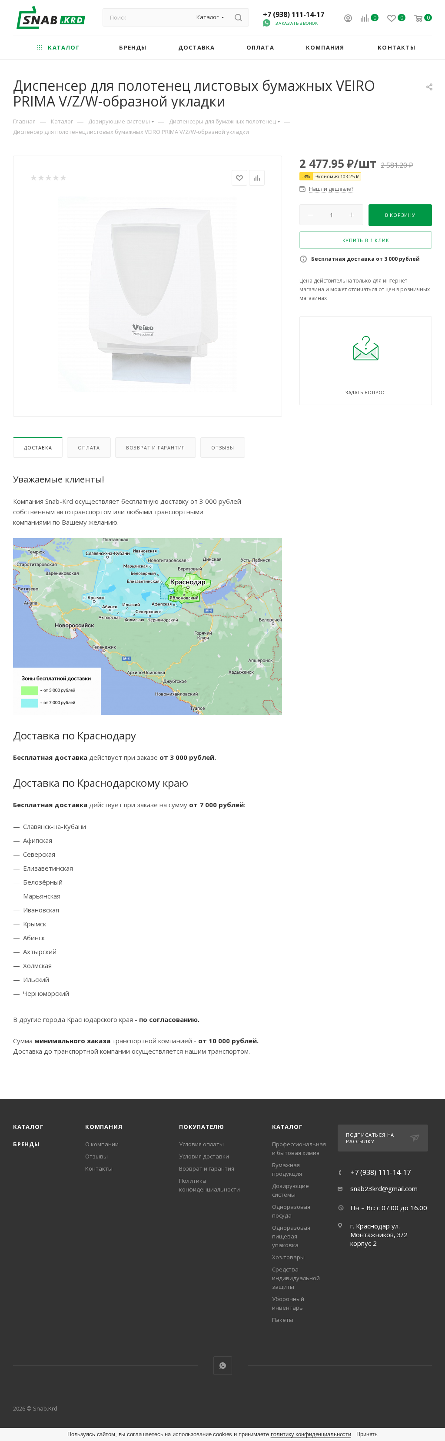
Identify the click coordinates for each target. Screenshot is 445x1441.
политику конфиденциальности (311, 1434)
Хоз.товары (288, 1257)
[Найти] (238, 17)
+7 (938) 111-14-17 (293, 14)
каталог (287, 1127)
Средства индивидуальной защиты (296, 1278)
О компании (102, 1144)
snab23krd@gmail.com (384, 1188)
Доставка (38, 447)
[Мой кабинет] (348, 19)
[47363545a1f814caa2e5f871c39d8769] (148, 294)
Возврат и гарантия (155, 447)
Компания (103, 1127)
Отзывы (222, 447)
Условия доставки (204, 1156)
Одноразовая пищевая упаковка (291, 1236)
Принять (367, 1434)
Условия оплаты (201, 1144)
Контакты (99, 1168)
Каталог (28, 1127)
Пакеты (282, 1320)
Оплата (89, 447)
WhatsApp (222, 1365)
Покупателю (201, 1127)
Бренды (26, 1144)
